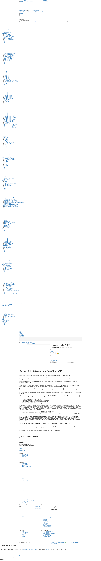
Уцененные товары (5, 295)
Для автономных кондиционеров (9, 284)
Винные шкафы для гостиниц (9, 39)
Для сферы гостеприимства (9, 142)
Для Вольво (6, 166)
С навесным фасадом (8, 60)
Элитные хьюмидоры (8, 244)
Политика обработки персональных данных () (11, 555)
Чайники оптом (6, 261)
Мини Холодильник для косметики (10, 211)
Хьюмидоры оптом (7, 238)
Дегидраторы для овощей (8, 31)
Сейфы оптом (6, 186)
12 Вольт (5, 160)
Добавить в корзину (70, 362)
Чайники (3, 252)
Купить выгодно (53, 362)
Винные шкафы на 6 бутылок (27, 492)
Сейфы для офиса (7, 185)
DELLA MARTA (22, 335)
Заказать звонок (22, 451)
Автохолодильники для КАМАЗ (9, 115)
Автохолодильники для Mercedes (10, 117)
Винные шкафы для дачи (8, 40)
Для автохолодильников (8, 285)
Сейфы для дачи (7, 184)
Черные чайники (7, 262)
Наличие (23, 365)
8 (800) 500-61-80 (36, 10)
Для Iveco (6, 163)
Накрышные (6, 176)
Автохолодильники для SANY (9, 126)
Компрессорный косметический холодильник (12, 214)
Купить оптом (47, 1)
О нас (25, 0)
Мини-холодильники (7, 104)
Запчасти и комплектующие (7, 281)
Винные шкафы (4, 33)
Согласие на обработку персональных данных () (12, 553)
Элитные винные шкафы (8, 59)
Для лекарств (6, 103)
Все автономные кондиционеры (9, 159)
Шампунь (5, 273)
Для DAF (5, 162)
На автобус (6, 172)
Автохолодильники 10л (8, 92)
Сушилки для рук (5, 245)
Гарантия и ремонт (48, 7)
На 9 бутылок (6, 72)
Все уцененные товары (8, 297)
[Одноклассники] (57, 353)
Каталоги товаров (30, 3)
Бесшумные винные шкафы (9, 36)
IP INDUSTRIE (21, 336)
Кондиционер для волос (8, 271)
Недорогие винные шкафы (8, 56)
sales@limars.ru (22, 10)
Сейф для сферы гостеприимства (10, 183)
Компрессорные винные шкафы (9, 53)
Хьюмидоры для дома (8, 234)
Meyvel (5, 83)
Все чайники (6, 254)
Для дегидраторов (7, 287)
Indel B (5, 156)
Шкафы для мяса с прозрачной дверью (11, 204)
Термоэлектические (7, 152)
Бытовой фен (6, 224)
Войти (41, 17)
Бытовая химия (4, 275)
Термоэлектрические (7, 109)
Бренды (40, 8)
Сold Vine (5, 155)
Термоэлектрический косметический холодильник (12, 213)
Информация (6, 322)
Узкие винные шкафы (8, 58)
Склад (28, 8)
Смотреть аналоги (53, 360)
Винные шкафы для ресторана (9, 51)
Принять (1, 559)
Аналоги (23, 366)
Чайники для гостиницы (8, 256)
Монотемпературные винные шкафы (10, 80)
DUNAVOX (21, 334)
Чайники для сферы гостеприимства (10, 260)
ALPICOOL (21, 333)
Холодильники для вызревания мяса (8, 195)
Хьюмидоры (4, 228)
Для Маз (5, 169)
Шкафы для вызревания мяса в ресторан (11, 201)
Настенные (6, 248)
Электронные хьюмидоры (8, 243)
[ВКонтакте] (55, 353)
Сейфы (3, 180)
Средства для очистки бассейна (9, 279)
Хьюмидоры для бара (8, 233)
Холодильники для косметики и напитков (9, 205)
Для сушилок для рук (7, 289)
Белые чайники (6, 255)
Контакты (61, 8)
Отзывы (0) (23, 367)
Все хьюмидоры (7, 230)
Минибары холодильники (8, 147)
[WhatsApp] (58, 353)
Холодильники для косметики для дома (11, 209)
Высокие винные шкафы (8, 65)
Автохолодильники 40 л (8, 95)
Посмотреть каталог (53, 354)
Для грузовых (6, 101)
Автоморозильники (7, 91)
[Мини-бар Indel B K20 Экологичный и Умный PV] (38, 343)
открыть (20, 553)
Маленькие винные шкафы (9, 57)
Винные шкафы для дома (8, 50)
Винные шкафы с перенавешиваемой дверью (12, 44)
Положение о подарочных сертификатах (52, 4)
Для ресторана (6, 141)
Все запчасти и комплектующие (9, 283)
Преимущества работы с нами (32, 7)
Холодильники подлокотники (9, 105)
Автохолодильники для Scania (9, 119)
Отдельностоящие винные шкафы (10, 64)
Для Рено (5, 171)
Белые (5, 251)
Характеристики (24, 364)
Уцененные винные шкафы (9, 61)
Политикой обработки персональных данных (30, 549)
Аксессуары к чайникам (8, 263)
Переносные (6, 106)
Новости (46, 8)
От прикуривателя (7, 123)
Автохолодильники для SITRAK (9, 128)
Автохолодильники (5, 86)
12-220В (5, 134)
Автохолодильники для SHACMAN (10, 127)
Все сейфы (6, 182)
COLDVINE (21, 332)
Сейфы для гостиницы (8, 188)
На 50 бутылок (6, 78)
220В (5, 131)
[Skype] (60, 353)
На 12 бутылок (6, 73)
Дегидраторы (4, 24)
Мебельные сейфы (7, 191)
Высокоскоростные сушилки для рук (28, 500)
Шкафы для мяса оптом (8, 203)
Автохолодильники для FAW (9, 112)
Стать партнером (48, 2)
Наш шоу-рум (24, 484)
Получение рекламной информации (8, 557)
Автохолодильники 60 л (8, 97)
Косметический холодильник (9, 212)
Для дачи (5, 102)
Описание (23, 363)
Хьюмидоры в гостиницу (8, 232)
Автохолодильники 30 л (8, 94)
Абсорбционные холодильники (9, 89)
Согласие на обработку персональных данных (39, 543)
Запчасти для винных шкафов (9, 62)
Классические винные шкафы (9, 47)
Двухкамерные (6, 100)
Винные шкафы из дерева (8, 52)
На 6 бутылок (6, 68)
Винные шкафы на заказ (8, 54)
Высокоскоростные (7, 250)
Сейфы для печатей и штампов (9, 193)
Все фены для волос (7, 218)
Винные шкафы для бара (8, 38)
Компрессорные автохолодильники (28, 494)
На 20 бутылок (6, 75)
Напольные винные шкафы (9, 82)
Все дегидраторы (7, 26)
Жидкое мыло (6, 269)
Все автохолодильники (8, 88)
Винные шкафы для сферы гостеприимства (11, 42)
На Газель (6, 174)
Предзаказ (21, 442)
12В (5, 130)
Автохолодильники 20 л (8, 93)
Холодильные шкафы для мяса (9, 199)
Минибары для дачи (7, 143)
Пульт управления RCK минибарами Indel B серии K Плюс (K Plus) (31, 439)
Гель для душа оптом (8, 268)
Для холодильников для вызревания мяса (11, 290)
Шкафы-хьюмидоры (7, 242)
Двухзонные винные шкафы (9, 55)
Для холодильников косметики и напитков (11, 291)
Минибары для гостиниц (8, 146)
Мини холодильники (7, 149)
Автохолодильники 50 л (8, 96)
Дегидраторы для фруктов (8, 32)
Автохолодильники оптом (8, 98)
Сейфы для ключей (7, 192)
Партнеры (46, 3)
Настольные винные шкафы (9, 49)
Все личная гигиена (7, 266)
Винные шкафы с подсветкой (9, 85)
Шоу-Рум (46, 5)
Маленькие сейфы (7, 187)
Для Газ (5, 167)
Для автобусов (6, 122)
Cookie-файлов (47, 549)
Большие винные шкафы (8, 37)
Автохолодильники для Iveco (9, 113)
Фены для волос (5, 216)
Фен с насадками (7, 225)
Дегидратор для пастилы (8, 29)
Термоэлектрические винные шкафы (10, 63)
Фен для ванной (7, 226)
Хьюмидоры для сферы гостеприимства (11, 237)
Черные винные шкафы (8, 67)
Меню (3, 306)
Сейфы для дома (7, 189)
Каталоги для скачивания (26, 460)
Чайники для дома (7, 259)
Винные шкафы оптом (8, 43)
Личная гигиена (4, 264)
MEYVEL (20, 331)
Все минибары (6, 138)
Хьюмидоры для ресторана (9, 235)
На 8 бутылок (6, 71)
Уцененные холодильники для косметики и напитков (13, 303)
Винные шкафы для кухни (8, 41)
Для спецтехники (7, 179)
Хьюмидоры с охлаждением (9, 239)
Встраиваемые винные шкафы (9, 46)
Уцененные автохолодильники (9, 298)
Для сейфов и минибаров (8, 288)
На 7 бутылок (6, 70)
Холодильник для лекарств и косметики (11, 208)
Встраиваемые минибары (8, 148)
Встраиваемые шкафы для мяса (9, 198)
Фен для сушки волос (8, 223)
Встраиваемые (6, 107)
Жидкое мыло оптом (7, 270)
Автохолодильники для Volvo (9, 120)
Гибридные (6, 140)
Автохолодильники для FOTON (9, 125)
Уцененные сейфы (7, 302)
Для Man (5, 164)
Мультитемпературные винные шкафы (11, 81)
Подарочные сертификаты (6, 294)
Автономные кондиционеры (7, 157)
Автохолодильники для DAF (9, 118)
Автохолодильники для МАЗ (9, 116)
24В (5, 133)
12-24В (5, 135)
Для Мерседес (6, 170)
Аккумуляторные (7, 99)
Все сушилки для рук (7, 247)
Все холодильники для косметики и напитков (12, 207)
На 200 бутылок (7, 79)
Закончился (54, 358)
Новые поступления (5, 305)
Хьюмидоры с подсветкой (8, 240)
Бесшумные (6, 139)
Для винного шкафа (7, 286)
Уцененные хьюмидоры (8, 304)
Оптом (5, 144)
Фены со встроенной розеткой (9, 222)
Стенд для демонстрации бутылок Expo (11, 293)
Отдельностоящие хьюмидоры (9, 231)
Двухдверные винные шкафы (9, 84)
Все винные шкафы (7, 35)
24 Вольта (6, 161)
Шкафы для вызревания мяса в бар (10, 200)
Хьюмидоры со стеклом (8, 241)
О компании (29, 2)
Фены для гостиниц (7, 219)
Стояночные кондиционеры (9, 178)
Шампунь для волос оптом (8, 274)
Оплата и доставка (48, 6)
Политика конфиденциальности (24, 543)
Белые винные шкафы (8, 66)
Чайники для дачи (7, 258)
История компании (30, 1)
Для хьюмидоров (7, 292)
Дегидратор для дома (8, 28)
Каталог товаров (5, 23)
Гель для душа (6, 267)
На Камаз (5, 175)
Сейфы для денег (7, 190)
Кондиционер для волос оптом (9, 272)
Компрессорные (7, 108)
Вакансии (28, 6)
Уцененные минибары (8, 301)
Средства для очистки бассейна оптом (11, 280)
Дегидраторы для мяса (8, 30)
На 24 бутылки (6, 76)
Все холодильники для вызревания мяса (11, 197)
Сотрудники (29, 4)
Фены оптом (6, 220)
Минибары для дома (7, 145)
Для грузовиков (6, 168)
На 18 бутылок (6, 74)
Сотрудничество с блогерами (32, 5)
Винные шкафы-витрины (8, 45)
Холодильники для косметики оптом (10, 210)
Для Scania (6, 165)
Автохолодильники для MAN (9, 114)
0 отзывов (52, 351)
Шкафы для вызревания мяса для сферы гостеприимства (14, 202)
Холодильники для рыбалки (9, 110)
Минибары (4, 136)
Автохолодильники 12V (26, 495)
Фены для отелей (7, 221)
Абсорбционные (7, 150)
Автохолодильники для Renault (9, 121)
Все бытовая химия (7, 277)
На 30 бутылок (6, 77)
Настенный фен (7, 227)
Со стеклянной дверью (8, 154)
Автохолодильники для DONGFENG (10, 124)
